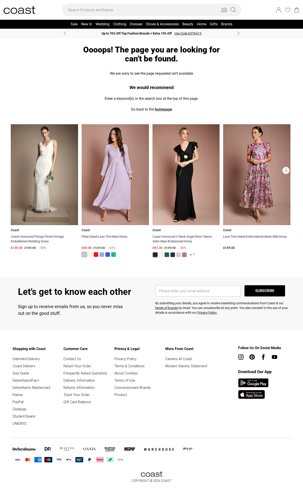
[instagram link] (241, 357)
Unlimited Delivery (26, 359)
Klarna (17, 394)
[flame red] (96, 254)
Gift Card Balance (77, 402)
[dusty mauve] (184, 254)
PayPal (18, 402)
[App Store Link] (253, 388)
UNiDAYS (19, 423)
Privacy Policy (125, 359)
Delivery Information (79, 380)
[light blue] (101, 254)
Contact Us (72, 359)
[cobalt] (107, 254)
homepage (163, 109)
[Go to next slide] (286, 170)
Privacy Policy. (207, 312)
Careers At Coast (178, 359)
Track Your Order (76, 394)
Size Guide (21, 373)
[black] (155, 254)
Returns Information (78, 387)
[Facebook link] (263, 357)
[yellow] (90, 254)
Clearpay (19, 409)
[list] (151, 193)
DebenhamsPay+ (26, 380)
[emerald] (113, 254)
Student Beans (24, 416)
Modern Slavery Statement (186, 366)
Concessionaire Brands (132, 387)
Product (120, 394)
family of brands (166, 308)
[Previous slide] (65, 33)
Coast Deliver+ (24, 366)
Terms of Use (124, 380)
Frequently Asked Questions (85, 373)
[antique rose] (178, 254)
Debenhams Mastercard (31, 387)
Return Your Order (77, 366)
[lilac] (84, 254)
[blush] (161, 254)
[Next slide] (238, 33)
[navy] (172, 254)
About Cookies (126, 373)
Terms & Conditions (129, 366)
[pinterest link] (252, 357)
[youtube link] (274, 357)
